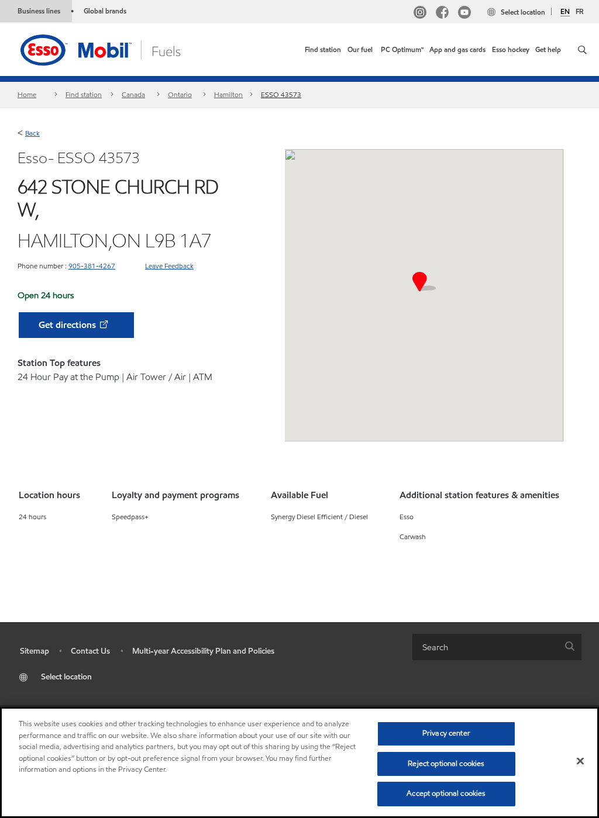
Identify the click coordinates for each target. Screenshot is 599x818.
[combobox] (496, 647)
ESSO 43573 (281, 94)
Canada (133, 94)
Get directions (68, 325)
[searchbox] (485, 647)
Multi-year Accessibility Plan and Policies (203, 651)
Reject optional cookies (446, 763)
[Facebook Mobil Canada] (442, 14)
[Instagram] (420, 14)
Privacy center (446, 733)
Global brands (105, 11)
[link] (323, 49)
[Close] (580, 761)
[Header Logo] (119, 49)
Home (27, 94)
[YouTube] (464, 14)
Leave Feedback (169, 266)
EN (565, 11)
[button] (582, 49)
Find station (84, 94)
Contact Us (90, 651)
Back (32, 133)
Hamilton (228, 94)
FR (580, 11)
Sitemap (34, 651)
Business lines (39, 11)
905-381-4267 (91, 266)
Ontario (180, 94)
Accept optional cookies (446, 793)
